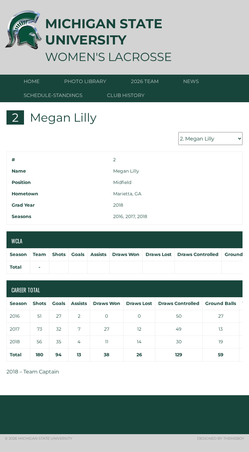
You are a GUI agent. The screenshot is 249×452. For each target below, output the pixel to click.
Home (32, 81)
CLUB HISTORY (126, 95)
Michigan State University (103, 32)
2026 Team (145, 81)
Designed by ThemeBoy (220, 438)
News (191, 81)
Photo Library (85, 81)
